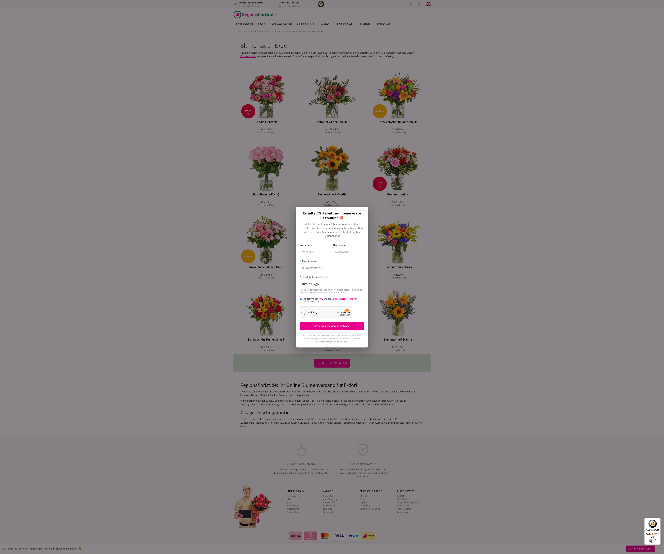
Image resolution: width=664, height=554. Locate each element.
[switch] (652, 541)
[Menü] (658, 520)
